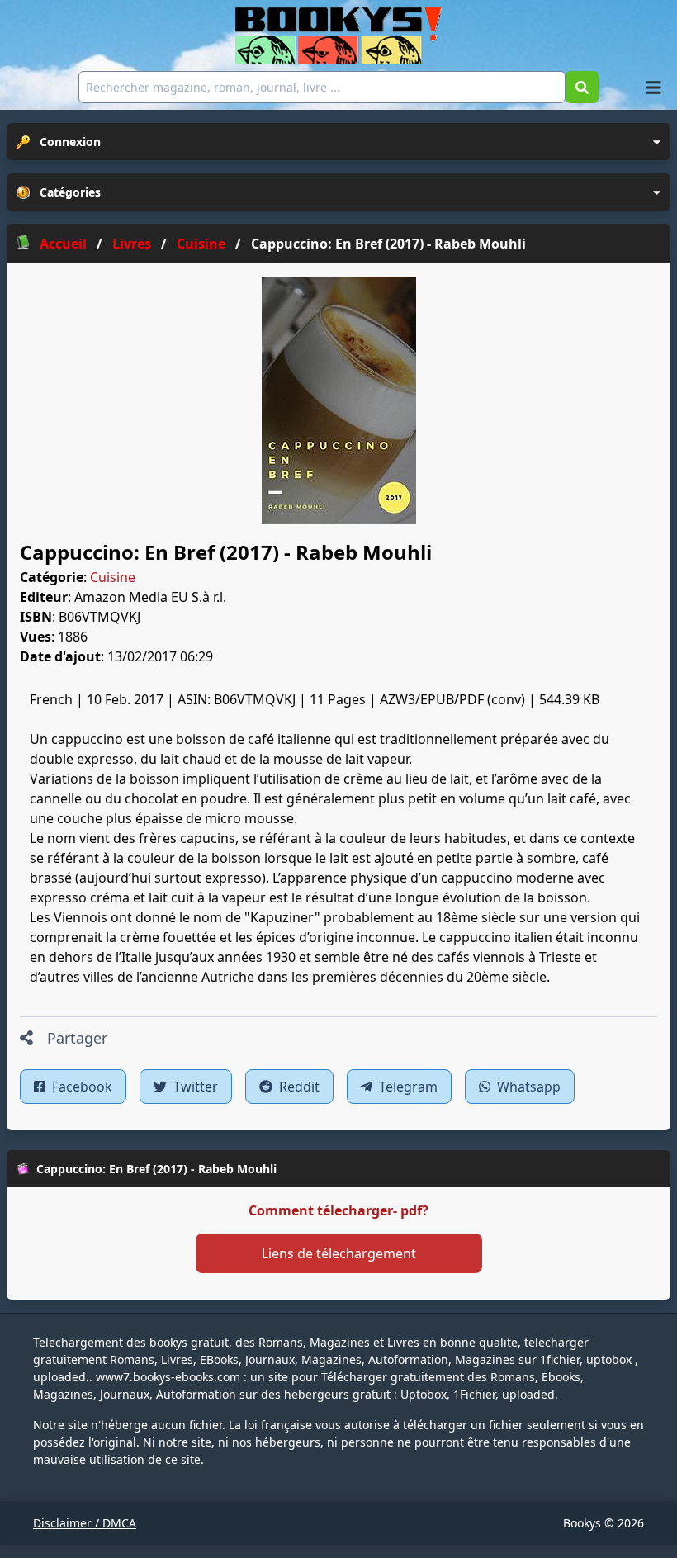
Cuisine (112, 577)
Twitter (194, 1086)
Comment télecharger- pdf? (338, 1210)
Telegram (407, 1086)
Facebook (80, 1086)
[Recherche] (582, 87)
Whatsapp (527, 1086)
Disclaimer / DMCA (84, 1523)
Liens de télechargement (339, 1253)
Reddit (298, 1086)
